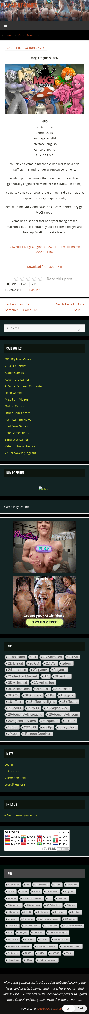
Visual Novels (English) (20, 453)
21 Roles (14, 708)
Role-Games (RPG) (17, 433)
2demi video (17, 670)
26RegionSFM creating (25, 714)
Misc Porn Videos (16, 399)
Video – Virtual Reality (20, 446)
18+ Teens (69, 702)
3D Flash (76, 912)
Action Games (26, 35)
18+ (51, 695)
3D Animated (17, 682)
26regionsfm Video (22, 721)
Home (9, 35)
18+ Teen (15, 702)
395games (50, 721)
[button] (74, 1008)
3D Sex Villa (51, 926)
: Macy (13, 733)
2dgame (60, 670)
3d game (12, 919)
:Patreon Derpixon (37, 733)
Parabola (43, 1008)
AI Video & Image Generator (24, 386)
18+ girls (67, 695)
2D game (40, 670)
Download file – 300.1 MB (44, 267)
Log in (9, 764)
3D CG (13, 695)
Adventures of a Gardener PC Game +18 (21, 307)
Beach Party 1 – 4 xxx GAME (69, 307)
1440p (12, 727)
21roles (33, 708)
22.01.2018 (14, 48)
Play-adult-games (19, 5)
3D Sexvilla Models (73, 926)
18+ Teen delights (42, 702)
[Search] (80, 329)
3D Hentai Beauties (49, 919)
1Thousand (16, 657)
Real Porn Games (16, 426)
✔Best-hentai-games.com (21, 815)
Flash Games (13, 393)
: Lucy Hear (67, 727)
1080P (70, 721)
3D (46, 676)
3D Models (70, 919)
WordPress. (60, 1008)
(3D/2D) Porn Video (18, 359)
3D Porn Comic (31, 926)
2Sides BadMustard (22, 676)
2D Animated (52, 657)
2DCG (50, 663)
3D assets (62, 689)
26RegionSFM (56, 708)
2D (34, 657)
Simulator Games (17, 439)
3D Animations (19, 689)
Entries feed (13, 771)
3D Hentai (28, 919)
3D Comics (33, 695)
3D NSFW (12, 926)
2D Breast (15, 663)
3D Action (62, 676)
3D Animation (44, 682)
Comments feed (16, 778)
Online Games (14, 406)
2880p (47, 727)
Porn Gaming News (18, 419)
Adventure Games (17, 379)
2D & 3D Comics (16, 366)
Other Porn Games (17, 413)
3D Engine (60, 912)
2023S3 (30, 727)
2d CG (34, 663)
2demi (66, 663)
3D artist (42, 689)
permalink (33, 290)
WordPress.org (15, 784)
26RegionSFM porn (63, 714)
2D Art (73, 657)
